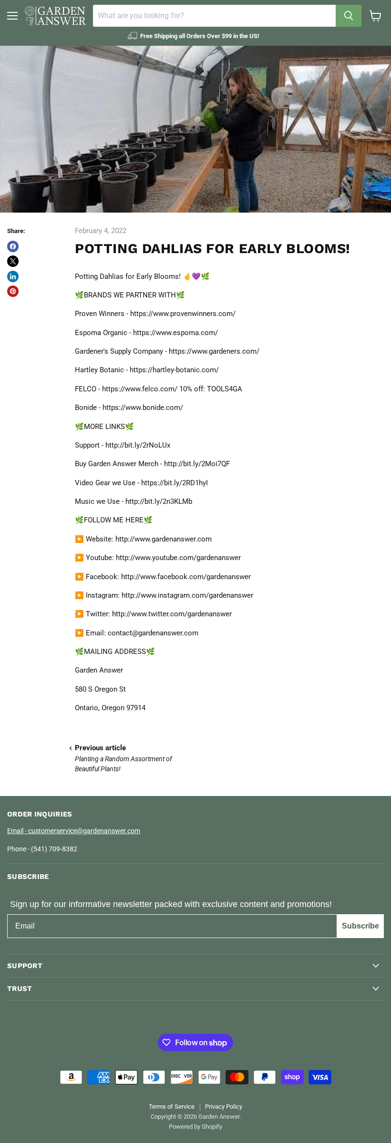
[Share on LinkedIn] (13, 276)
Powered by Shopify (195, 1126)
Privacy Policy (223, 1106)
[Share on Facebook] (13, 246)
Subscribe (360, 926)
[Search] (348, 16)
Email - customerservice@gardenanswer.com (73, 831)
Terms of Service (172, 1106)
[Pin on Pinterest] (13, 291)
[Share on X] (13, 261)
